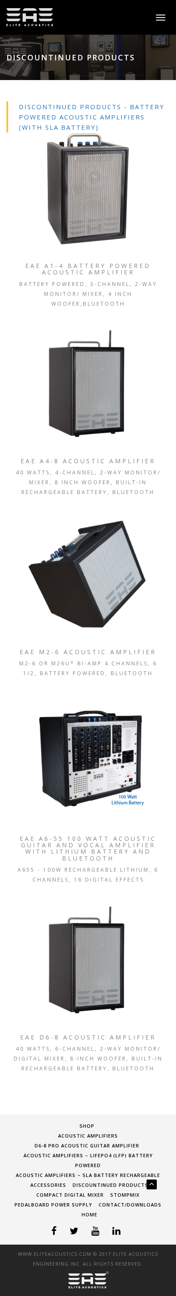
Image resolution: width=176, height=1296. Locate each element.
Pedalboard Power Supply (53, 1204)
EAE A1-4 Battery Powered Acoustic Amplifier (88, 269)
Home (89, 1214)
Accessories (48, 1185)
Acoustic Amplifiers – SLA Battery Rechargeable (88, 1175)
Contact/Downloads (130, 1204)
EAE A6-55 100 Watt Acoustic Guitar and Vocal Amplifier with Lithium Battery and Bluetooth (88, 848)
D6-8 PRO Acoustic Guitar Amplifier (87, 1145)
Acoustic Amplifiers (88, 1135)
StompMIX (125, 1195)
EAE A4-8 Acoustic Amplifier (88, 461)
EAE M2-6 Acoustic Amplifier (88, 652)
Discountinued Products (110, 1185)
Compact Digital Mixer (70, 1195)
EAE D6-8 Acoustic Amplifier (88, 1037)
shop (86, 1126)
